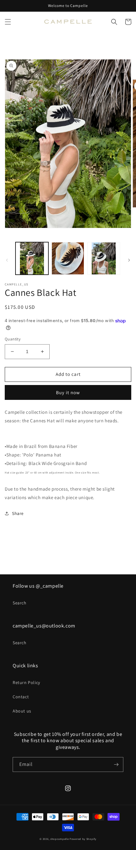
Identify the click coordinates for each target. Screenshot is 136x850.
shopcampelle (59, 839)
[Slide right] (129, 260)
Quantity (13, 339)
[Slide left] (7, 260)
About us (22, 711)
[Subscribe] (116, 764)
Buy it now (68, 392)
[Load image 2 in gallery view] (68, 258)
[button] (8, 22)
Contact (21, 697)
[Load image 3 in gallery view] (103, 258)
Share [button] (18, 513)
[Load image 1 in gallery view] (31, 258)
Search (20, 603)
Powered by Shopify (83, 839)
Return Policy (26, 682)
